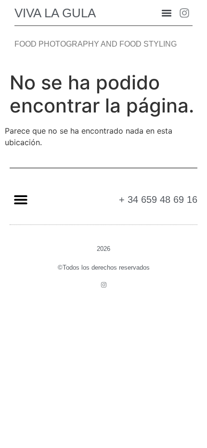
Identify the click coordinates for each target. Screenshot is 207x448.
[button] (166, 13)
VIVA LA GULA (55, 13)
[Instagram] (184, 13)
